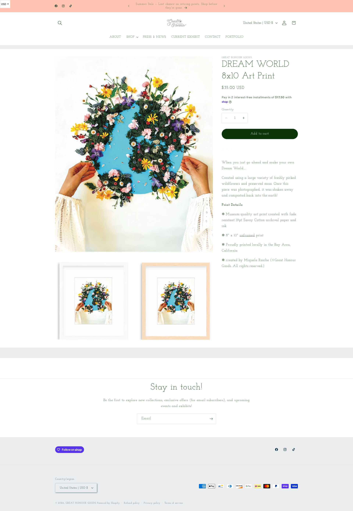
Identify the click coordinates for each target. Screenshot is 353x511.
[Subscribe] (211, 419)
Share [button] (229, 149)
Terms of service (173, 503)
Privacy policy (152, 503)
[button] (60, 23)
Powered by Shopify (108, 503)
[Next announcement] (224, 6)
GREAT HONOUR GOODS (81, 503)
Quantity (228, 109)
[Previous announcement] (129, 6)
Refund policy (132, 503)
